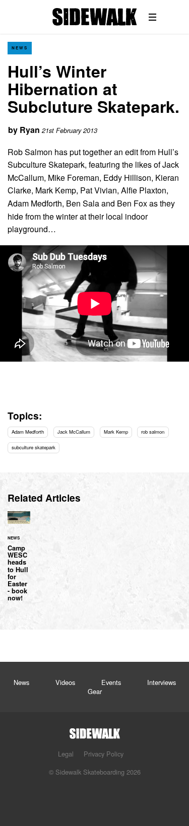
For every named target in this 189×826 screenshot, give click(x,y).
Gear (95, 691)
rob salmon (152, 431)
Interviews (161, 682)
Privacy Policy (103, 754)
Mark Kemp (116, 431)
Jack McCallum (73, 431)
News (20, 47)
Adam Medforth (28, 431)
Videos (65, 682)
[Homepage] (95, 730)
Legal (66, 754)
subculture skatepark (33, 447)
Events (111, 682)
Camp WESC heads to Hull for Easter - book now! (19, 562)
